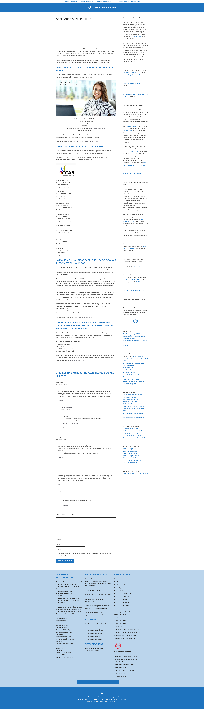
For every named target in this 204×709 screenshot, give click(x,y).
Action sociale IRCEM (121, 600)
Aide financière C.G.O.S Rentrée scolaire (98, 594)
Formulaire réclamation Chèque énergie (68, 609)
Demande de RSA (61, 618)
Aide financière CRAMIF (121, 667)
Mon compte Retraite (129, 397)
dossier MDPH (138, 356)
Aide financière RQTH (130, 370)
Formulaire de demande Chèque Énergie (69, 607)
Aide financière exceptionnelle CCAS (125, 664)
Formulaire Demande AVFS (64, 593)
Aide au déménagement (121, 591)
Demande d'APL (61, 623)
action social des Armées (131, 279)
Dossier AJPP (60, 648)
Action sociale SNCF (120, 609)
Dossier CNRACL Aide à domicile (66, 657)
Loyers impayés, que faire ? (93, 590)
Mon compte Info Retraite (131, 399)
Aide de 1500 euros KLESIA (98, 608)
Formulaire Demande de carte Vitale (106, 1)
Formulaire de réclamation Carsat (133, 406)
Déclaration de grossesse (131, 428)
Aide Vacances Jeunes (121, 585)
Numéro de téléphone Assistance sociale (127, 629)
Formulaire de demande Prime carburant (69, 611)
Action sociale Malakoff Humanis (124, 603)
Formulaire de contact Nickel (94, 648)
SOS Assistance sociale (131, 72)
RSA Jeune (134, 151)
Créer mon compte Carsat (131, 458)
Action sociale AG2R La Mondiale (124, 594)
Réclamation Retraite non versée (133, 404)
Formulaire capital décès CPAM (66, 614)
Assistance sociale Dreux (93, 627)
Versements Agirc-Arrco (130, 401)
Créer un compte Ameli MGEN (132, 456)
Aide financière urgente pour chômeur (126, 656)
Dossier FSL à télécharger (64, 652)
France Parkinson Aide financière (133, 381)
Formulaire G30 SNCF (92, 651)
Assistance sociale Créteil (93, 636)
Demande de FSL (61, 627)
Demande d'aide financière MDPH (133, 363)
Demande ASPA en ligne (63, 630)
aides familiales (136, 36)
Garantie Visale (128, 130)
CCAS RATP (136, 266)
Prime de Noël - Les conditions (132, 174)
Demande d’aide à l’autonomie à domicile (127, 632)
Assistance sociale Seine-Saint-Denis (97, 624)
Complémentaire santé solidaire (124, 670)
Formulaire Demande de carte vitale (67, 584)
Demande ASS (60, 634)
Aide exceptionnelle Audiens (123, 612)
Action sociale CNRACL (121, 597)
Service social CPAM (120, 620)
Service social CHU (120, 623)
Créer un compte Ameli (130, 453)
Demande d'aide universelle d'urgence (135, 340)
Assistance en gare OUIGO (131, 384)
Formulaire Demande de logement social (129, 1)
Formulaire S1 (60, 602)
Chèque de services (120, 673)
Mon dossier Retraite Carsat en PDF (134, 395)
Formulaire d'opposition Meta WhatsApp (135, 473)
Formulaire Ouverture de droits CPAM (68, 598)
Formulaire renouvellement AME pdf (67, 600)
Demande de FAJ (61, 621)
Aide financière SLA (129, 372)
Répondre (60, 400)
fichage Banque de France (135, 75)
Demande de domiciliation (64, 637)
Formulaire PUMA (61, 596)
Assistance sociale (105, 7)
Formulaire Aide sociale (71, 1)
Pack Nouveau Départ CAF (131, 334)
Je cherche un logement (121, 579)
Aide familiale (118, 582)
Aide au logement (119, 588)
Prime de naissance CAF (131, 433)
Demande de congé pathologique (133, 435)
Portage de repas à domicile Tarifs (125, 635)
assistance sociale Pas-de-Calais (87, 141)
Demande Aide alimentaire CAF (66, 643)
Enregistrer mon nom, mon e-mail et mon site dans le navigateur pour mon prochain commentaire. (84, 554)
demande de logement (76, 360)
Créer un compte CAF (130, 449)
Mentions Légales (93, 701)
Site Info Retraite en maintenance (133, 418)
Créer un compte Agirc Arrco (132, 460)
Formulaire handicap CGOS (131, 379)
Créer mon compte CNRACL (132, 462)
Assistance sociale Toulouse (94, 630)
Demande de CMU (62, 625)
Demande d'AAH (128, 368)
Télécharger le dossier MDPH (83, 317)
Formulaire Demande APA (86, 1)
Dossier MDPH (60, 655)
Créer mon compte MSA (130, 451)
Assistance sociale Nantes (93, 639)
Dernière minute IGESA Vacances (133, 290)
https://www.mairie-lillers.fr (97, 128)
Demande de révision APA (64, 632)
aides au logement (131, 126)
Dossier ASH (60, 650)
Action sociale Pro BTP (121, 606)
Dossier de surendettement (122, 676)
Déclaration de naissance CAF (132, 431)
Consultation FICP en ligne (131, 83)
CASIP (138, 282)
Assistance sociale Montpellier (94, 633)
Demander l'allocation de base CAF (134, 438)
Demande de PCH (128, 365)
